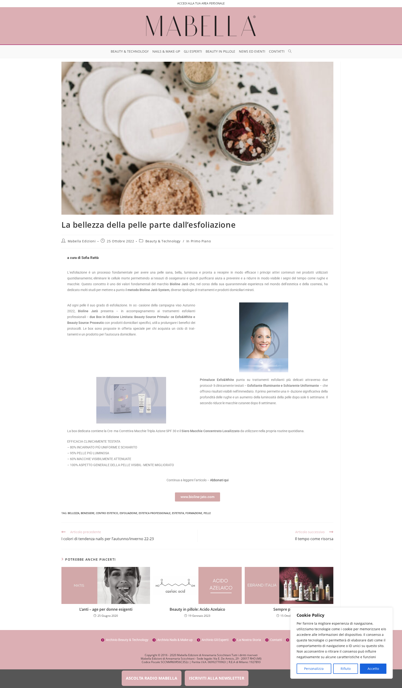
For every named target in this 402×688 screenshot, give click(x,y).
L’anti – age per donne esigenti (105, 609)
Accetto (373, 668)
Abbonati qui (219, 480)
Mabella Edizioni (82, 241)
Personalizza (314, 668)
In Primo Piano (198, 241)
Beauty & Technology (163, 241)
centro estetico (107, 513)
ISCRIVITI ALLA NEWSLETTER (216, 678)
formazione (193, 513)
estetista (178, 513)
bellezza (73, 513)
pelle (207, 513)
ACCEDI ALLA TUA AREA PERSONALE (201, 3)
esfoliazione (128, 513)
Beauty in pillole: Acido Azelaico (197, 609)
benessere (87, 513)
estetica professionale (155, 513)
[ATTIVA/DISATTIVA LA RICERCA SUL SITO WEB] (289, 51)
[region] (341, 643)
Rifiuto (346, 668)
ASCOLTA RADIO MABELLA (151, 678)
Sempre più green (289, 609)
